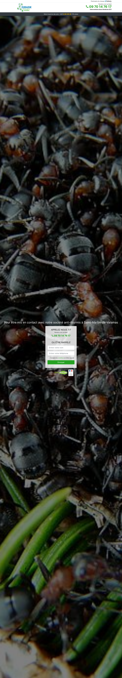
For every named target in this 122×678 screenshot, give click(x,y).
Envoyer (61, 362)
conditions (61, 358)
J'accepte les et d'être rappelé (62, 358)
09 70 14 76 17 (100, 7)
